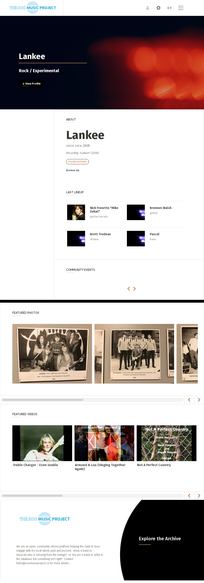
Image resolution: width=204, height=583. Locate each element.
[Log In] (145, 8)
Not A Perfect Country (154, 465)
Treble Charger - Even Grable (35, 465)
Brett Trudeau (100, 234)
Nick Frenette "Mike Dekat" (104, 209)
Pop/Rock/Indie (77, 161)
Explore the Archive (160, 538)
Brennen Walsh (161, 208)
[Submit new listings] (156, 8)
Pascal (154, 234)
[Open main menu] (178, 8)
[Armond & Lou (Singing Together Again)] (104, 443)
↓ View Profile (31, 83)
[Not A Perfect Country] (166, 443)
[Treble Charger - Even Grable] (42, 443)
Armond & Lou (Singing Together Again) (100, 467)
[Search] (167, 8)
